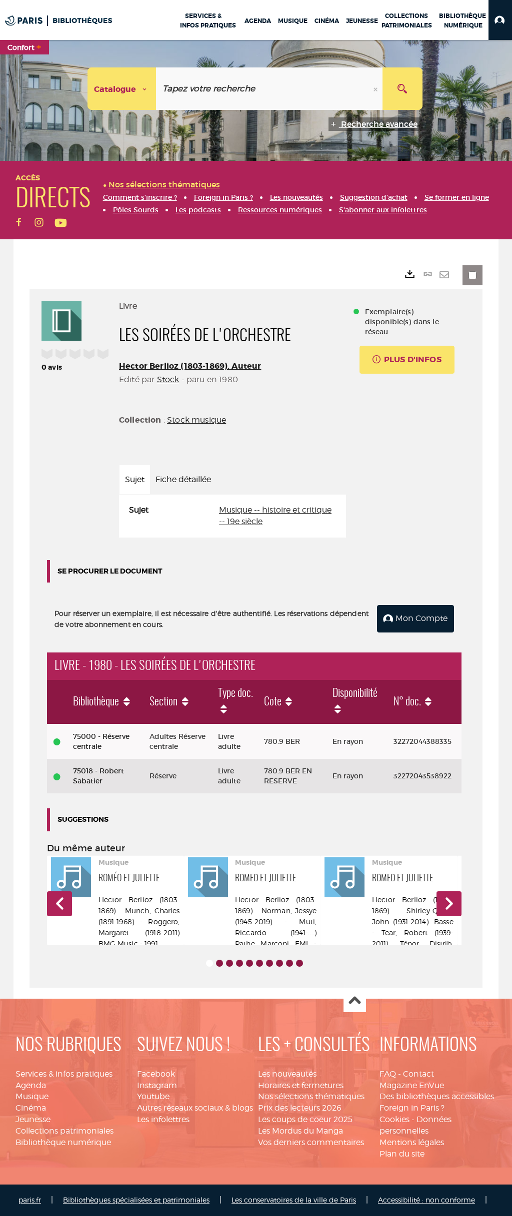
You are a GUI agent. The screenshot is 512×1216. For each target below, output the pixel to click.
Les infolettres (163, 1119)
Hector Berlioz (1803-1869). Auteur (190, 366)
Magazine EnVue (412, 1085)
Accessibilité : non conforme (426, 1200)
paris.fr (29, 1200)
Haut (355, 1001)
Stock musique (196, 420)
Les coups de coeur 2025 (305, 1119)
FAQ (388, 1074)
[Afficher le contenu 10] (299, 963)
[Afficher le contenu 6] (259, 963)
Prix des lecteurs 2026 (300, 1108)
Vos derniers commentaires (311, 1142)
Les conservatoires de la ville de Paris (294, 1200)
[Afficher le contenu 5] (249, 963)
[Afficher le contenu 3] (229, 963)
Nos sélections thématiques (311, 1096)
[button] (500, 20)
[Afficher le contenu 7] (269, 963)
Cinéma (31, 1108)
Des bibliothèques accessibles (437, 1096)
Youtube (153, 1096)
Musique (32, 1096)
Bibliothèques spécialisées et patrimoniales (136, 1200)
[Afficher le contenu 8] (279, 963)
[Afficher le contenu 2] (219, 963)
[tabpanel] (232, 516)
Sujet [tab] (134, 479)
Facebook (156, 1074)
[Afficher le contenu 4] (239, 963)
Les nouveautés (287, 1074)
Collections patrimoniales (65, 1131)
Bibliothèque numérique (63, 1142)
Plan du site (402, 1154)
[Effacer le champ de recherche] (376, 88)
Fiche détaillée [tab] (183, 479)
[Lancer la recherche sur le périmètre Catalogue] (402, 88)
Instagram (157, 1085)
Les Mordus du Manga (300, 1131)
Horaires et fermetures (301, 1085)
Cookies (395, 1119)
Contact (418, 1074)
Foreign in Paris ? (412, 1108)
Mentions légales (412, 1142)
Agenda (31, 1085)
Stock (168, 379)
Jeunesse (33, 1119)
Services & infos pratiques (64, 1074)
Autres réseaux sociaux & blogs (195, 1108)
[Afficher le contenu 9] (289, 963)
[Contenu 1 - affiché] (209, 963)
